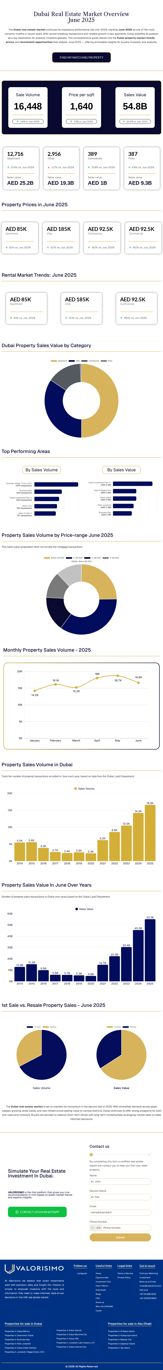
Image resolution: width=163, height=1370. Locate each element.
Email (93, 1206)
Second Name (98, 1191)
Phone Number (98, 1221)
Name (93, 1175)
